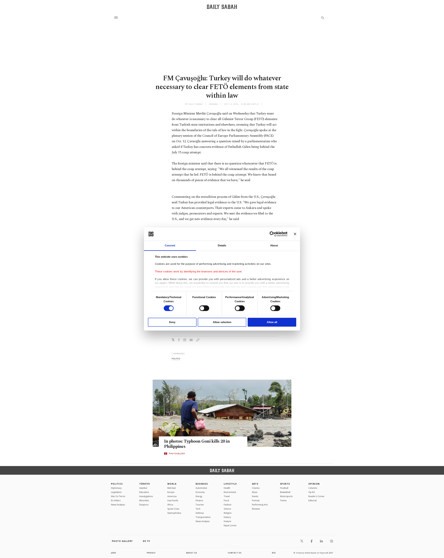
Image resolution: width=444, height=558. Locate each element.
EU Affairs (116, 500)
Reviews (256, 508)
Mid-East (171, 488)
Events (255, 496)
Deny (172, 322)
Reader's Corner (316, 496)
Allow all (272, 322)
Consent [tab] (170, 245)
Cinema (255, 488)
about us (191, 553)
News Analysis (118, 504)
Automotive (201, 488)
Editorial (312, 500)
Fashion (227, 504)
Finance (199, 500)
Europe (170, 492)
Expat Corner (230, 525)
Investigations (146, 496)
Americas (172, 496)
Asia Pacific (172, 500)
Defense (200, 513)
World (172, 483)
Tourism (200, 504)
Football (284, 488)
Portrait (255, 500)
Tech (198, 508)
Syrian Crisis (173, 508)
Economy (200, 492)
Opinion (314, 483)
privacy (151, 553)
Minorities (144, 500)
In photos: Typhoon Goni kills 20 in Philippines (197, 444)
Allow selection (222, 322)
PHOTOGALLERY (177, 453)
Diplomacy (116, 488)
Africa (170, 504)
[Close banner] (295, 234)
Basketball (285, 492)
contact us (234, 553)
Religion (228, 513)
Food (226, 500)
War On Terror (118, 496)
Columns (312, 488)
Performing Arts (260, 504)
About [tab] (274, 245)
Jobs (113, 553)
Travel (227, 496)
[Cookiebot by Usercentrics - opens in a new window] (272, 234)
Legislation (116, 492)
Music (255, 492)
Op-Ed (311, 492)
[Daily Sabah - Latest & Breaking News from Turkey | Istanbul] (222, 7)
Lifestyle (230, 483)
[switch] (204, 308)
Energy (199, 496)
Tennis (283, 500)
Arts (255, 483)
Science (227, 508)
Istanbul (143, 488)
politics (176, 358)
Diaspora (143, 504)
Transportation (203, 517)
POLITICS (117, 483)
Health (227, 488)
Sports (285, 483)
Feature (227, 521)
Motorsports (286, 496)
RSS (274, 553)
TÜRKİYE (144, 483)
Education (144, 492)
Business (202, 483)
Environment (230, 492)
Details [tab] (222, 245)
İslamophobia (174, 513)
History (227, 517)
